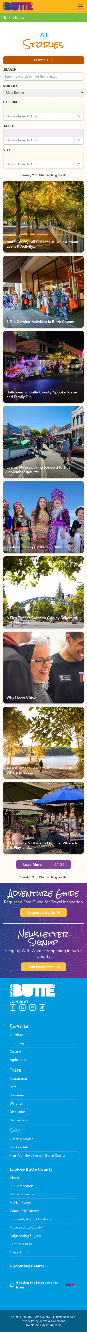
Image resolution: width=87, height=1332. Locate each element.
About (14, 1178)
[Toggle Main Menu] (80, 6)
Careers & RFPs (21, 1244)
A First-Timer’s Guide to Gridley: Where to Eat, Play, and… (41, 620)
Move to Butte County (26, 1227)
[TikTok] (42, 1007)
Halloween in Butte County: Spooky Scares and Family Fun (42, 395)
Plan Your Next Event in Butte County (38, 1155)
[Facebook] (13, 1007)
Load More (44, 865)
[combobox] (43, 116)
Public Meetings (21, 1186)
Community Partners (24, 1211)
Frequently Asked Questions (30, 1219)
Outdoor (16, 1035)
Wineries (16, 1103)
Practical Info (19, 1147)
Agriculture (18, 1060)
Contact (15, 1252)
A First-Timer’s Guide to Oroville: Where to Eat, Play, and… (42, 846)
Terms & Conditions (52, 1321)
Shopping (17, 1043)
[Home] (4, 17)
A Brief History (20, 1202)
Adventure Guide (43, 893)
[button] (43, 113)
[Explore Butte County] (18, 6)
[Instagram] (22, 1007)
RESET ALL (41, 60)
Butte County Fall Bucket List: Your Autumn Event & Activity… (42, 245)
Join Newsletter (41, 967)
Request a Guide (41, 913)
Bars (13, 1087)
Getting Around (22, 1139)
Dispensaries (19, 1120)
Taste (15, 1070)
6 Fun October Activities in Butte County (40, 322)
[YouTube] (32, 1007)
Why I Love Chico (21, 698)
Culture (15, 1051)
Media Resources (22, 1194)
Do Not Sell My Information (43, 1325)
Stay (15, 1130)
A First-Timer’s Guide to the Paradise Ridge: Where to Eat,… (43, 771)
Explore (19, 1026)
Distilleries (17, 1112)
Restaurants (19, 1079)
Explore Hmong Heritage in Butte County (40, 547)
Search (9, 69)
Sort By (10, 86)
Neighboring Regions (25, 1236)
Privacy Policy (29, 1321)
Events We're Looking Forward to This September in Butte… (38, 470)
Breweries (17, 1095)
